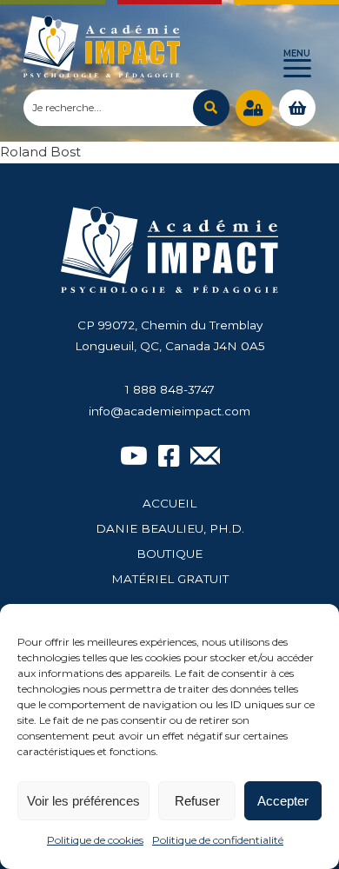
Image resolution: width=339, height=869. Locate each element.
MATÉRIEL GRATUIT (170, 579)
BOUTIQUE (169, 554)
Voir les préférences (83, 800)
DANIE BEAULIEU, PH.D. (170, 528)
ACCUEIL (169, 503)
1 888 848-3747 (170, 389)
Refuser (197, 800)
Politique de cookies (95, 839)
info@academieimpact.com (169, 411)
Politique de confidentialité (217, 839)
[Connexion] (254, 108)
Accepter (283, 800)
